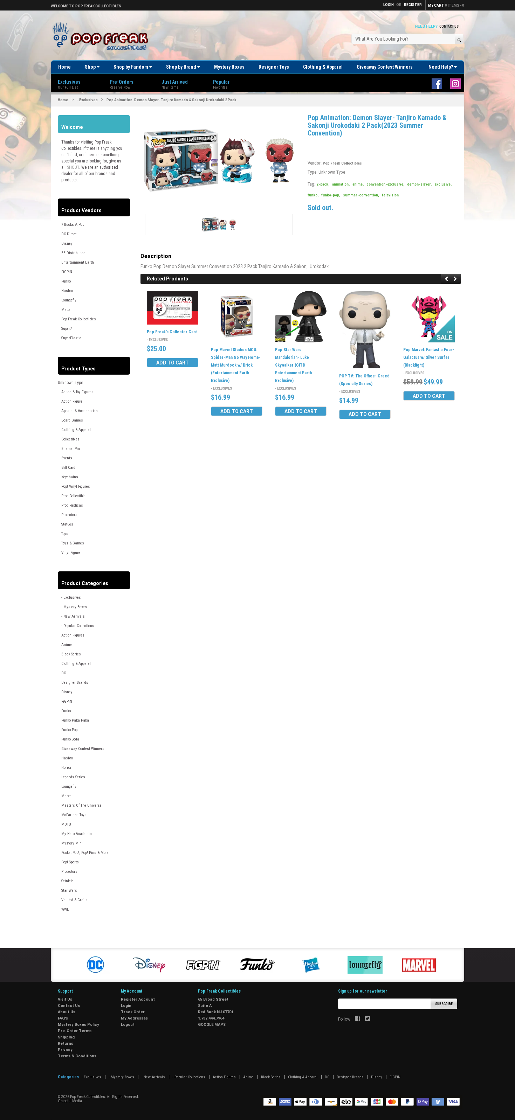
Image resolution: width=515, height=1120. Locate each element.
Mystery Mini (72, 843)
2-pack (322, 184)
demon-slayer (419, 184)
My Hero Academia (76, 834)
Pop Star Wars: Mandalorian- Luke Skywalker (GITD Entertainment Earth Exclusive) (293, 365)
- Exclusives (87, 100)
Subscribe (444, 1004)
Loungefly (68, 300)
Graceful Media (70, 1101)
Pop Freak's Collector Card (172, 332)
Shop (91, 67)
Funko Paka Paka (75, 720)
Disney (67, 243)
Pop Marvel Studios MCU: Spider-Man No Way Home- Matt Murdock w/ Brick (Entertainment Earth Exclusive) (236, 365)
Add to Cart (172, 363)
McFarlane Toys (74, 815)
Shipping (66, 1037)
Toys (64, 533)
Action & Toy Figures (77, 392)
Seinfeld (67, 881)
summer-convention (361, 195)
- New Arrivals (73, 616)
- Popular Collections (77, 626)
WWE (65, 909)
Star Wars (69, 890)
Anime (66, 644)
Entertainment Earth (77, 262)
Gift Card (68, 467)
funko (313, 195)
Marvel (67, 796)
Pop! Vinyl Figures (75, 486)
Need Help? (441, 67)
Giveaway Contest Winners (385, 67)
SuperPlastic (71, 338)
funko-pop (330, 195)
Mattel (66, 309)
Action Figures (72, 635)
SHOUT (73, 167)
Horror (66, 767)
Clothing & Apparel (323, 67)
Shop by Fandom (131, 67)
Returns (65, 1043)
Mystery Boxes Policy (78, 1024)
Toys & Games (72, 543)
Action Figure (71, 401)
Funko (66, 281)
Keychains (69, 477)
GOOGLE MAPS (212, 1024)
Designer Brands (74, 682)
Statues (67, 524)
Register (413, 5)
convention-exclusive (385, 184)
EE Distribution (73, 253)
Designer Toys (274, 67)
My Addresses (134, 1018)
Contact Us (449, 26)
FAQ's (63, 1018)
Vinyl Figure (70, 552)
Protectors (69, 515)
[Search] (459, 40)
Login (126, 1005)
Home (64, 67)
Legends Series (73, 777)
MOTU (66, 824)
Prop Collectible (73, 496)
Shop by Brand (181, 67)
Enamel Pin (70, 448)
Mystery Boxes (229, 67)
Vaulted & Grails (74, 900)
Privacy (65, 1050)
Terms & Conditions (77, 1056)
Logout (128, 1024)
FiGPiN (66, 272)
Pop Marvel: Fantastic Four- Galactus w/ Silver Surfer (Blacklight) (428, 357)
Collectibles (70, 439)
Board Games (72, 420)
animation (341, 184)
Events (66, 458)
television (390, 195)
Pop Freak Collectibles (78, 319)
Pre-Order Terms (74, 1031)
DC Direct (68, 234)
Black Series (71, 654)
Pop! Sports (70, 862)
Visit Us (65, 999)
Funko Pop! (69, 730)
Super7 (66, 328)
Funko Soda (70, 739)
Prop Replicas (72, 505)
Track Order (133, 1012)
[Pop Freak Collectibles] (102, 36)
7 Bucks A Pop (72, 224)
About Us (66, 1012)
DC (63, 673)
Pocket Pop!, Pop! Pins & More (85, 852)
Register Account (138, 999)
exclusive (443, 184)
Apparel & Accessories (79, 411)
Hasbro (67, 290)
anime (358, 184)
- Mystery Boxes (74, 607)
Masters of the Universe (81, 805)
